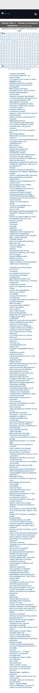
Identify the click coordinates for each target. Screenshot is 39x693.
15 (26, 33)
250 (30, 55)
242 (9, 55)
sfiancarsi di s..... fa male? (20, 652)
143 (25, 44)
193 (38, 49)
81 (32, 38)
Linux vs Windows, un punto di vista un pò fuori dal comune (22, 686)
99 (27, 39)
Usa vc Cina (14, 209)
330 (4, 64)
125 (17, 42)
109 (15, 41)
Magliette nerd (15, 81)
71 (14, 38)
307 (22, 61)
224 (1, 53)
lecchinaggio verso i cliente (20, 185)
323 (25, 63)
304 (14, 61)
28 (12, 34)
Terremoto (14, 224)
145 (30, 44)
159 (27, 45)
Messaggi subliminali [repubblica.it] (23, 211)
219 (27, 52)
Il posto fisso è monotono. (20, 452)
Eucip (12, 288)
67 (6, 38)
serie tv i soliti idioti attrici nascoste (23, 175)
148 (38, 44)
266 (32, 56)
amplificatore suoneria (18, 412)
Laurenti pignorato (17, 260)
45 (4, 36)
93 (16, 39)
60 (32, 36)
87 (5, 39)
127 (22, 42)
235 (30, 53)
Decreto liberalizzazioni (19, 92)
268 (38, 56)
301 (7, 61)
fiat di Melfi (14, 486)
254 (1, 56)
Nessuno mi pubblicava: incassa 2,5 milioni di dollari (22, 404)
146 (32, 44)
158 (25, 45)
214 (14, 52)
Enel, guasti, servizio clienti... (21, 631)
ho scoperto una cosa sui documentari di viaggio (20, 274)
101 (32, 39)
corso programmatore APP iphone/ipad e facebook (20, 101)
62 (36, 36)
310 (30, 61)
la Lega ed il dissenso (18, 296)
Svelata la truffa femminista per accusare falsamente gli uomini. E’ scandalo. (23, 646)
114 (27, 41)
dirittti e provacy (16, 258)
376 (17, 69)
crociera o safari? (16, 107)
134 (1, 44)
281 (32, 58)
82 (34, 38)
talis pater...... (15, 475)
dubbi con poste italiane (19, 202)
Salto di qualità (15, 431)
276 (19, 58)
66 (4, 38)
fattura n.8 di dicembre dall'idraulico (24, 533)
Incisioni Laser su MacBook (20, 326)
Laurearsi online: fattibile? (20, 305)
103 (37, 39)
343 (38, 64)
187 (22, 49)
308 (25, 61)
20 (36, 33)
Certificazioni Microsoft (19, 418)
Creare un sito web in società (21, 589)
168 (12, 47)
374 (12, 69)
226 (6, 53)
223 (38, 52)
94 (18, 39)
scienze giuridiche (17, 307)
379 (25, 69)
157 (22, 45)
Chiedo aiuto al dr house (19, 599)
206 (32, 50)
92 (14, 39)
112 (22, 41)
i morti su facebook (17, 207)
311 (33, 61)
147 (35, 44)
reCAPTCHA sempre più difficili (22, 196)
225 (4, 53)
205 (30, 50)
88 (7, 39)
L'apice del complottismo (19, 290)
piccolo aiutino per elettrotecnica (22, 155)
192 (35, 49)
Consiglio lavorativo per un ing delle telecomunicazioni (22, 583)
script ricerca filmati (17, 614)
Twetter (12, 595)
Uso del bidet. (15, 682)
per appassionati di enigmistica (22, 552)
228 (12, 53)
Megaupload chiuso (17, 121)
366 (22, 67)
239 (1, 55)
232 (22, 53)
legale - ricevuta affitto (18, 684)
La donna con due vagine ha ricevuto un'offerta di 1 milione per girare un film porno (23, 158)
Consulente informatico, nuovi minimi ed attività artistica (21, 389)
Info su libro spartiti (17, 311)
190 (30, 49)
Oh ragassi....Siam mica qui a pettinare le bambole (21, 415)
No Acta (13, 650)
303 (12, 61)
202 (22, 50)
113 (25, 41)
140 (17, 44)
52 (17, 36)
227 (9, 53)
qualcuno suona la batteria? (21, 330)
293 (25, 60)
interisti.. (13, 249)
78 (27, 38)
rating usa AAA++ (16, 354)
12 (21, 33)
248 (25, 55)
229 (14, 53)
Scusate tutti (14, 298)
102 (35, 39)
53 (19, 36)
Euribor (12, 168)
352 (24, 66)
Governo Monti (15, 488)
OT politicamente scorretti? (20, 520)
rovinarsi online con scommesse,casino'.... (18, 110)
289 (14, 60)
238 (38, 53)
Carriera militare (16, 247)
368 (27, 67)
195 (4, 50)
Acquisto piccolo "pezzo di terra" (23, 91)
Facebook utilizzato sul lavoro (21, 422)
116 (32, 41)
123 (12, 42)
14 (24, 33)
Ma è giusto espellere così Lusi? (22, 588)
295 (30, 60)
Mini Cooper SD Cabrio (19, 89)
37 (29, 34)
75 (21, 38)
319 (14, 63)
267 (35, 56)
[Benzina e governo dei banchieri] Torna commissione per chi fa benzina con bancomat (23, 322)
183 (12, 49)
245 (17, 55)
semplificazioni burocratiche (21, 267)
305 (17, 61)
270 (4, 58)
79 (29, 38)
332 (9, 64)
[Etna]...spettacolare (17, 621)
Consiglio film (15, 655)
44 (2, 36)
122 (9, 42)
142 (22, 44)
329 (1, 64)
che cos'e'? (14, 269)
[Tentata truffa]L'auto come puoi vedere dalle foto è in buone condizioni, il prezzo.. (22, 559)
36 (27, 34)
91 (12, 39)
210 (4, 52)
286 (6, 60)
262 (22, 56)
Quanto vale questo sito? (19, 380)
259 (14, 56)
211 (7, 52)
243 (12, 55)
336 (19, 64)
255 (4, 56)
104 (2, 41)
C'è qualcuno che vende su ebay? (23, 79)
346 (8, 66)
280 (30, 58)
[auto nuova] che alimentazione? (22, 367)
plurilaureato (15, 277)
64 (1, 38)
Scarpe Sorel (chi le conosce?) (22, 604)
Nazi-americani (15, 663)
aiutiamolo (14, 222)
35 (25, 34)
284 (1, 60)
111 (20, 41)
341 (32, 64)
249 (27, 55)
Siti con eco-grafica (17, 292)
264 (27, 56)
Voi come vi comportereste (20, 667)
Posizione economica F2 (19, 435)
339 (27, 64)
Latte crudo (14, 347)
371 (35, 67)
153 (12, 45)
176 (32, 47)
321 (19, 63)
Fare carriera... (15, 309)
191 (32, 49)
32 (19, 34)
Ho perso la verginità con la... (21, 205)
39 (32, 34)
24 (4, 34)
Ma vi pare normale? (17, 550)
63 (38, 36)
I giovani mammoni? (17, 567)
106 (7, 41)
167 (9, 47)
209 (1, 52)
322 (22, 63)
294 (27, 60)
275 (17, 58)
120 (4, 42)
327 (35, 63)
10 (17, 33)
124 (14, 42)
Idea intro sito (15, 243)
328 (38, 63)
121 (6, 42)
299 (1, 61)
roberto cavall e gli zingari (20, 635)
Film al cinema (15, 407)
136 (6, 44)
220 (30, 52)
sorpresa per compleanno (20, 392)
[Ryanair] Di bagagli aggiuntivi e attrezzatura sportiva (22, 383)
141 (19, 44)
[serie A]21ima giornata (19, 429)
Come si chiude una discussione (22, 535)
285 (4, 60)
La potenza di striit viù (18, 497)
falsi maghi (14, 597)
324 (27, 63)
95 (20, 39)
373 (9, 69)
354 (29, 66)
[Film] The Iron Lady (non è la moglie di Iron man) (21, 315)
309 (27, 61)
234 (27, 53)
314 (1, 63)
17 (30, 33)
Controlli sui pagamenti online (21, 104)
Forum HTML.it (8, 23)
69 (10, 38)
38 (31, 34)
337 (22, 64)
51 (16, 36)
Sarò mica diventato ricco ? (20, 490)
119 (1, 42)
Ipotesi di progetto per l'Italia (21, 194)
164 (1, 47)
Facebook (13, 271)
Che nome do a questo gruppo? (22, 620)
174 (27, 47)
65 (2, 38)
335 (17, 64)
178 (38, 47)
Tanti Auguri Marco (17, 134)
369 (30, 67)
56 (25, 36)
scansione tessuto (17, 395)
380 (27, 69)
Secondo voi (15, 343)
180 (4, 49)
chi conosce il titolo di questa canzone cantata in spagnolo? (21, 523)
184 (14, 49)
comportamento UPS (18, 386)
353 (26, 66)
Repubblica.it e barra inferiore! (21, 373)
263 (25, 56)
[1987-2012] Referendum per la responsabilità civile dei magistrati (23, 472)
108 (12, 41)
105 (4, 41)
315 (4, 63)
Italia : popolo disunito (18, 237)
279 (27, 58)
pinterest (13, 674)
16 (28, 33)
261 (19, 56)
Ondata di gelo (15, 362)
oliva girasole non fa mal (19, 251)
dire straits (14, 661)
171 (19, 47)
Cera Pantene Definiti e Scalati (21, 124)
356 (34, 66)
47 (8, 36)
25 (6, 34)
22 (1, 34)
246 (19, 55)
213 (12, 52)
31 (17, 34)
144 (27, 44)
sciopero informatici (17, 74)
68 (8, 38)
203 (25, 50)
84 (38, 38)
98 (25, 39)
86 (3, 39)
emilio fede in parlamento (19, 234)
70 (12, 38)
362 (12, 67)
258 (12, 56)
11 (19, 33)
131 (32, 42)
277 (22, 58)
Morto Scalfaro (15, 303)
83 (36, 38)
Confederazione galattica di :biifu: (23, 394)
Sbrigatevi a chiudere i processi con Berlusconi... (22, 459)
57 (27, 36)
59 (31, 36)
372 (38, 67)
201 (19, 50)
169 (14, 47)
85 (1, 39)
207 (35, 50)
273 (12, 58)
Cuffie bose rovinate (17, 284)
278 (25, 58)
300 (4, 61)
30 (16, 34)
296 (32, 60)
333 (12, 64)
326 (32, 63)
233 (25, 53)
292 (22, 60)
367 (25, 67)
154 (14, 45)
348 (13, 66)
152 (9, 45)
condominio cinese (17, 492)
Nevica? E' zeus (16, 603)
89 (8, 39)
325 (30, 63)
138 (12, 44)
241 (6, 55)
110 (17, 41)
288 (12, 60)
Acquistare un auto (17, 352)
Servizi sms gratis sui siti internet (22, 469)
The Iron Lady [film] (17, 245)
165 (4, 47)
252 (35, 55)
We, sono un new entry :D (20, 450)
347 (11, 66)
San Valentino (15, 659)
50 (14, 36)
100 (30, 39)
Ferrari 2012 (14, 484)
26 (8, 34)
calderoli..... (14, 531)
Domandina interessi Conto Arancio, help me (20, 219)
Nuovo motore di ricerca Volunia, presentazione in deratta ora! (22, 538)
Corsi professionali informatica (22, 123)
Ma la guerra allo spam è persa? (22, 106)
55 (23, 36)
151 (6, 45)
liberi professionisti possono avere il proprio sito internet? (23, 364)
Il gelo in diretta (16, 642)
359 (4, 67)
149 (1, 45)
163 (38, 45)
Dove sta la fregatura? (18, 375)
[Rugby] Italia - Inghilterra (19, 672)
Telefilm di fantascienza (19, 554)
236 (32, 53)
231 (19, 53)
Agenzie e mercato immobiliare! (22, 96)
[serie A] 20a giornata (18, 313)
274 (14, 58)
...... (11, 266)
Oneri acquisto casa (17, 187)
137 (9, 44)
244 (14, 55)
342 (35, 64)
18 (32, 33)
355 (32, 66)
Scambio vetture (16, 239)
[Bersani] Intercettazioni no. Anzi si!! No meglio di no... (22, 494)
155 (17, 45)
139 (14, 44)
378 (22, 69)
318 (12, 63)
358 (1, 67)
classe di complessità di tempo (22, 241)
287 (9, 60)
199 (14, 50)
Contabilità (14, 294)
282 (35, 58)
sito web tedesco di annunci (21, 586)
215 (17, 52)
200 (17, 50)
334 (14, 64)
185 (17, 49)
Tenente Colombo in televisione (22, 170)
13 (23, 33)
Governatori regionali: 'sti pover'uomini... (19, 76)
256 (6, 56)
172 (22, 47)
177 (35, 47)
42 (38, 34)
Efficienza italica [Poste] (19, 377)
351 (21, 66)
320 (17, 63)
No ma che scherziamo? (19, 548)
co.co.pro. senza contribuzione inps (24, 139)
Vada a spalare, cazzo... (19, 665)
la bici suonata (15, 401)
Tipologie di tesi (16, 230)
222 (35, 52)
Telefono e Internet (17, 542)
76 (23, 38)
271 (6, 58)
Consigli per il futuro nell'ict (20, 657)
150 (4, 45)
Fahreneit (13, 540)
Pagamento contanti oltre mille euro (24, 162)
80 (31, 38)
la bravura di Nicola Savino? (21, 192)
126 (19, 42)
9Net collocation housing (19, 433)
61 (34, 36)
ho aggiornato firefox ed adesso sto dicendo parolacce (24, 300)
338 (25, 64)
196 (6, 50)
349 (16, 66)
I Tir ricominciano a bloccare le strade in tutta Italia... (22, 189)
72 (16, 38)
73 (17, 38)
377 (19, 69)
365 (19, 67)
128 (25, 42)
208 (38, 50)
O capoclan (14, 580)
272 (9, 58)
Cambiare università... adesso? (22, 379)
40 (34, 34)
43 (1, 36)
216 (19, 52)
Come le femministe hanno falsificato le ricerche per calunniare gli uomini (24, 638)
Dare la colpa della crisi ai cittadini (23, 235)
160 (30, 45)
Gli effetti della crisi (17, 633)
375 (14, 69)
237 (35, 53)
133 (38, 42)
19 (34, 33)
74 (19, 38)
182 (9, 49)
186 (19, 49)
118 (37, 41)
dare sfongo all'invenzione (20, 482)
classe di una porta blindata (20, 369)
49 (12, 36)
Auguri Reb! (14, 179)
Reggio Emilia (15, 518)
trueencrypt (14, 420)
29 (14, 34)
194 (1, 50)
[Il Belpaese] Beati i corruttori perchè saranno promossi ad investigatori (21, 85)
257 (9, 56)
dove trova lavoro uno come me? (23, 608)
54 (21, 36)
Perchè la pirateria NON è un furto (23, 217)
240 (4, 55)
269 (1, 58)
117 (35, 41)
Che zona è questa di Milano (21, 424)
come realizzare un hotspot (20, 448)
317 (9, 63)
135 (4, 44)
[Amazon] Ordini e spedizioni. (21, 177)
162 (35, 45)
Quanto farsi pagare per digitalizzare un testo (19, 150)
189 (27, 49)
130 (30, 42)
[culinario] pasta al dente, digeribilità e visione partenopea (22, 573)
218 (25, 52)
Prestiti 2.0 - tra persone (19, 653)
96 (22, 39)
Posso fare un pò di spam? (20, 668)
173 (25, 47)
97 (23, 39)
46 (6, 36)
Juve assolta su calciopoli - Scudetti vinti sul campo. (20, 570)
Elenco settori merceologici (20, 503)
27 (10, 34)
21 (37, 33)
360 (6, 67)
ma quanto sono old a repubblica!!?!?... (18, 142)
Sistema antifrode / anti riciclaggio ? (24, 606)
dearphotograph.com (18, 345)
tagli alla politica (16, 360)
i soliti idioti (14, 318)
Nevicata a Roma (16, 476)
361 (9, 67)
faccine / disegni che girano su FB (23, 529)
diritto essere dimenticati (19, 264)
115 (30, 41)
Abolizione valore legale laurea (22, 232)
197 (9, 50)
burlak (12, 203)
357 (37, 66)
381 (30, 69)
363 (14, 67)
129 (27, 42)
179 (1, 49)
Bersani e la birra (16, 147)
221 (32, 52)
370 (32, 67)
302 (9, 61)
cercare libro (14, 94)
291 (19, 60)
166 (6, 47)
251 (32, 55)
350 (19, 66)
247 (22, 55)
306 (20, 61)
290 (17, 60)
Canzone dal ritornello (18, 556)
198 (12, 50)
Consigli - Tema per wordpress (22, 680)
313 (38, 61)
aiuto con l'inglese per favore (21, 286)
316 (6, 63)
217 (22, 52)
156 (19, 45)
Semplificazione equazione (20, 601)
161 (32, 45)
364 (17, 67)
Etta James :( (15, 145)
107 (10, 41)
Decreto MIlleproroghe (18, 256)
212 (9, 52)
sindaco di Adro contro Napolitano (23, 262)
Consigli (13, 226)
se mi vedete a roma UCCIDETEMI (23, 508)
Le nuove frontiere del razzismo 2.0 (23, 98)
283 (38, 58)
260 (17, 56)
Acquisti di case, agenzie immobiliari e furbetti (19, 624)
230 (17, 53)
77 (25, 38)
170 (17, 47)
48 (10, 36)
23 (2, 34)
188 (25, 49)
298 (38, 60)
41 (36, 34)
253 (38, 55)
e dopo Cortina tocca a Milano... (22, 328)
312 (35, 61)
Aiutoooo (13, 228)
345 (6, 66)
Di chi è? (13, 670)
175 (30, 47)
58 (29, 36)
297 (35, 60)
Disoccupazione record (19, 371)
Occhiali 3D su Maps (18, 153)
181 (6, 49)
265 (30, 56)
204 (27, 50)
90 (10, 39)
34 (23, 34)
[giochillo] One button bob (20, 279)
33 (21, 34)
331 (6, 64)
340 (30, 64)
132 (35, 42)
